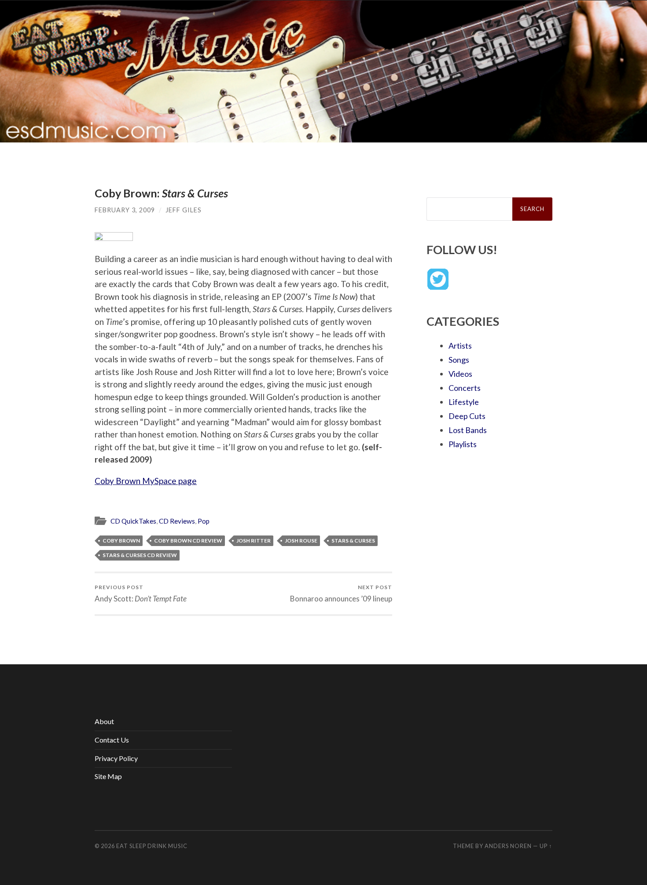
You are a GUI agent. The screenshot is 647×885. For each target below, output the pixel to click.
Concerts (464, 388)
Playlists (462, 444)
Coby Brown (121, 540)
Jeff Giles (183, 210)
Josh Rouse (301, 540)
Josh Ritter (253, 540)
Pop (204, 521)
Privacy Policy (116, 758)
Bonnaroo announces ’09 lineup (341, 593)
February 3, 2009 (125, 210)
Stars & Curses (353, 540)
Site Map (108, 776)
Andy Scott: (141, 593)
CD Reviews (177, 521)
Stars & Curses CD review (140, 555)
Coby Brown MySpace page (146, 481)
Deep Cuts (466, 416)
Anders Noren (508, 845)
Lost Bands (467, 430)
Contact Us (112, 740)
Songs (458, 359)
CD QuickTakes (133, 521)
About (104, 721)
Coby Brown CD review (188, 540)
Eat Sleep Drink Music (151, 845)
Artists (460, 345)
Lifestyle (463, 402)
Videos (460, 374)
